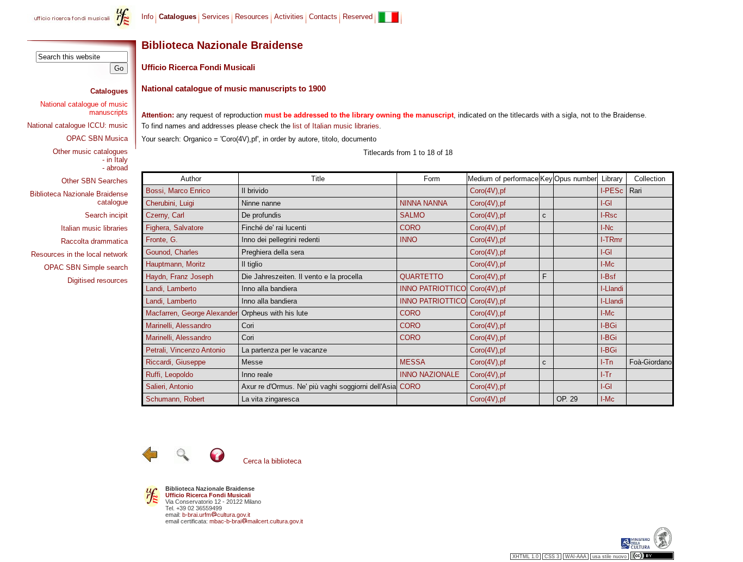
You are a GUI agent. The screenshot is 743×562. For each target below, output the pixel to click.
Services (216, 17)
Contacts (323, 17)
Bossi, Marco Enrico (178, 191)
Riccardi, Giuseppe (176, 362)
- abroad (115, 168)
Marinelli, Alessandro (178, 326)
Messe (252, 362)
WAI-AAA (575, 556)
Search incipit (106, 215)
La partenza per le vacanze (284, 350)
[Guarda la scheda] (547, 191)
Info (147, 17)
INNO (408, 240)
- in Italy (115, 160)
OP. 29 (567, 399)
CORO (410, 228)
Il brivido (255, 191)
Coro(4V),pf (488, 191)
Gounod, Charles (172, 252)
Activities (289, 17)
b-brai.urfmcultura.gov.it (216, 514)
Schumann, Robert (175, 399)
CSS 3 (551, 556)
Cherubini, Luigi (170, 203)
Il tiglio (252, 264)
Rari (635, 191)
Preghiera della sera (273, 252)
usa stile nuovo (609, 556)
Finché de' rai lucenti (274, 228)
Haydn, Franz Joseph (179, 277)
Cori (248, 326)
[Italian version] (388, 17)
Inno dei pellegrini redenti (281, 240)
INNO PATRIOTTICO (433, 289)
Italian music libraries (94, 228)
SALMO (412, 215)
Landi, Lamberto (171, 289)
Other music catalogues (90, 151)
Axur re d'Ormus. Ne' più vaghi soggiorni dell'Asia (319, 386)
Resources (252, 17)
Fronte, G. (162, 240)
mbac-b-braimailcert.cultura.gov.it (256, 521)
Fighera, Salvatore (174, 228)
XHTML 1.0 (525, 556)
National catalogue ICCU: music (77, 125)
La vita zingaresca (270, 399)
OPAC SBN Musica (97, 138)
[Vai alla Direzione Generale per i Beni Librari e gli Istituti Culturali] (635, 547)
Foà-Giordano (650, 362)
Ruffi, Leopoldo (169, 374)
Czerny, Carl (165, 215)
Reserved (358, 17)
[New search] (182, 461)
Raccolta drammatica (94, 241)
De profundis (261, 215)
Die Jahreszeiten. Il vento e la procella (302, 277)
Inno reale (257, 374)
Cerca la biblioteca (272, 461)
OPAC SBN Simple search (86, 267)
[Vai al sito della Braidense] (663, 547)
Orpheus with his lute (275, 313)
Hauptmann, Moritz (176, 264)
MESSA (412, 362)
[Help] (217, 461)
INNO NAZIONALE (430, 374)
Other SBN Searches (94, 181)
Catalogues (109, 91)
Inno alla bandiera (269, 289)
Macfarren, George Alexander (192, 313)
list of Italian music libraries (336, 126)
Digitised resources (97, 280)
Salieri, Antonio (169, 386)
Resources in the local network (79, 254)
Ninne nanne (261, 203)
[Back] (150, 461)
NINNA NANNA (424, 203)
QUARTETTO (421, 277)
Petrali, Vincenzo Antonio (185, 350)
